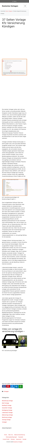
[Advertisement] (14, 42)
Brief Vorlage (5, 403)
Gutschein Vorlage (7, 407)
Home (7, 11)
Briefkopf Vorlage (6, 405)
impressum (18, 439)
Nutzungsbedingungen (11, 437)
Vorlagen (10, 11)
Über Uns (10, 434)
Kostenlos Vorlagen (10, 6)
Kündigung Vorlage (7, 410)
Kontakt (24, 439)
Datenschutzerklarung (19, 434)
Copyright (20, 437)
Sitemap (13, 439)
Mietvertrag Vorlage (7, 415)
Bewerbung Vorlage (7, 400)
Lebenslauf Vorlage (7, 412)
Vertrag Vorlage (6, 419)
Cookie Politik (6, 439)
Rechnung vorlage (7, 417)
